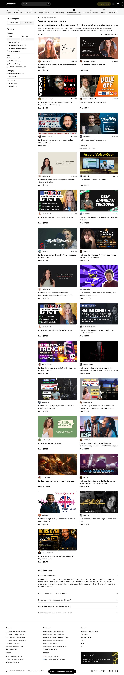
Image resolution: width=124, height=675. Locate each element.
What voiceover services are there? (52, 593)
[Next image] (74, 200)
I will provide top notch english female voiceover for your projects (57, 256)
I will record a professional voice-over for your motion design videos (98, 294)
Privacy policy (39, 671)
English (13, 86)
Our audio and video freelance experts (55, 637)
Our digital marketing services (16, 631)
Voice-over (12, 76)
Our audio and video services (15, 637)
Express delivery (14, 64)
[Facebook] (117, 671)
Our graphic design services (15, 634)
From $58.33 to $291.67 (17, 45)
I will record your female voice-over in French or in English (57, 66)
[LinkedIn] (109, 671)
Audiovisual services (49, 17)
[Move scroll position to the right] (117, 11)
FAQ (82, 646)
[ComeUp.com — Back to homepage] (10, 4)
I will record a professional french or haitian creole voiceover (97, 331)
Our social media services (14, 646)
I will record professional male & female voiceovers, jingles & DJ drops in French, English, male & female (99, 445)
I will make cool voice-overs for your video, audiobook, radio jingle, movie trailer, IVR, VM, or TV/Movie (99, 370)
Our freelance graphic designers (53, 634)
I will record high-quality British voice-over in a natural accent (56, 520)
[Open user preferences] (121, 4)
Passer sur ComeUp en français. (61, 671)
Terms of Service (28, 671)
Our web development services (16, 640)
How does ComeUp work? (89, 631)
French (13, 83)
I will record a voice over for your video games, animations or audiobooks (98, 256)
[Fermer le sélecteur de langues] (74, 671)
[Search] (48, 4)
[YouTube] (112, 671)
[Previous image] (40, 200)
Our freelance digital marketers (53, 631)
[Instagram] (115, 671)
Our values (84, 634)
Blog (82, 643)
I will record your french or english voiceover (55, 217)
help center (95, 661)
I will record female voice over (50, 443)
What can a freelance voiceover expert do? (55, 613)
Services (15, 22)
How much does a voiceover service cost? (54, 600)
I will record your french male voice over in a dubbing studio (55, 141)
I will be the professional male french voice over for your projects (57, 369)
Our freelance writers (50, 643)
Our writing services (12, 643)
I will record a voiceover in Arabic (93, 180)
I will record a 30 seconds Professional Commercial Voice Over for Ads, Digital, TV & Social (55, 295)
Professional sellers (15, 58)
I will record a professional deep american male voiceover (98, 218)
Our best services (11, 649)
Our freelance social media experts (54, 646)
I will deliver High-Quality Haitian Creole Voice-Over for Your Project (56, 407)
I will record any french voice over (93, 102)
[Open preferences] (113, 4)
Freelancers (28, 22)
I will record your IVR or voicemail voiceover (55, 330)
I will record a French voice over (92, 65)
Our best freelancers (50, 649)
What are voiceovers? (46, 575)
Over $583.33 (14, 51)
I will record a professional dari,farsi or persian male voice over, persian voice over (98, 482)
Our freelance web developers (53, 640)
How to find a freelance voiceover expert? (54, 606)
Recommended (110, 34)
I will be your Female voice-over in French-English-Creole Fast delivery (55, 103)
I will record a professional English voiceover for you (98, 520)
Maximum (24, 36)
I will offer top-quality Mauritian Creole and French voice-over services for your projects (97, 407)
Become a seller (104, 4)
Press (82, 640)
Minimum (10, 36)
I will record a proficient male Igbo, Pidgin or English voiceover (55, 557)
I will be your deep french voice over (94, 140)
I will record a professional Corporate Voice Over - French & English (57, 181)
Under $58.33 (14, 42)
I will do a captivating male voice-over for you (56, 481)
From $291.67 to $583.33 (18, 48)
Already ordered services (17, 66)
